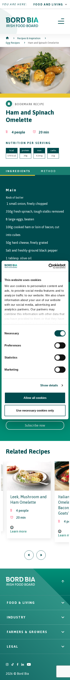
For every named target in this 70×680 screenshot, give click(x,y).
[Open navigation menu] (61, 21)
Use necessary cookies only (35, 410)
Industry (16, 617)
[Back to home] (8, 38)
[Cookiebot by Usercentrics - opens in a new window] (49, 266)
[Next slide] (41, 555)
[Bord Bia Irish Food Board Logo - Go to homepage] (22, 26)
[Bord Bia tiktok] (12, 664)
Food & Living (21, 602)
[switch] (60, 345)
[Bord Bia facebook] (17, 664)
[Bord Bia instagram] (7, 664)
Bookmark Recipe (29, 104)
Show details (49, 385)
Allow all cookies (35, 397)
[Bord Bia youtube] (29, 664)
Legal (12, 646)
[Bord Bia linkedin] (22, 664)
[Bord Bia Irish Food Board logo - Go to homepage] (20, 584)
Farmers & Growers (27, 632)
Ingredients (18, 171)
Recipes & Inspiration (28, 38)
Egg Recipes (13, 42)
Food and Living (48, 4)
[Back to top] (62, 582)
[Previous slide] (29, 555)
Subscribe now (35, 425)
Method (48, 171)
